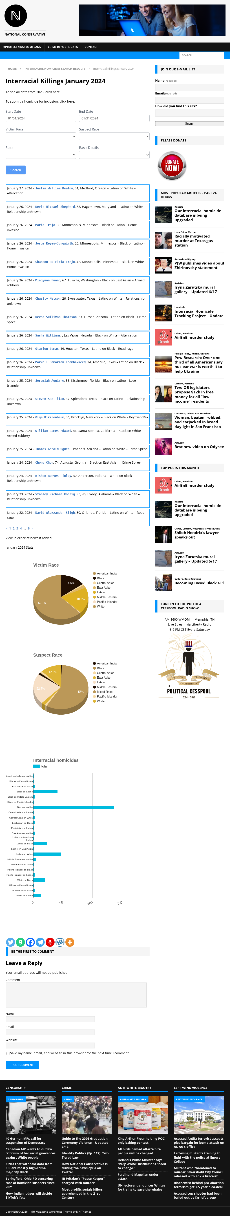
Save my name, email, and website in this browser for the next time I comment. (70, 1053)
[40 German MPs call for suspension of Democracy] (31, 1115)
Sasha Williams (47, 335)
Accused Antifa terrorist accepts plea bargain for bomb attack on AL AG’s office (199, 1142)
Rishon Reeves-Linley (53, 476)
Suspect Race (89, 129)
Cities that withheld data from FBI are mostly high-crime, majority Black (29, 1168)
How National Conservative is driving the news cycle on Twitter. (85, 1168)
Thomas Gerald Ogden (52, 449)
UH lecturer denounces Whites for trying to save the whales (141, 1187)
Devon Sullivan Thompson (56, 317)
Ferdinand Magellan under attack (138, 1176)
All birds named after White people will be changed (139, 1151)
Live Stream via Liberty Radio (189, 624)
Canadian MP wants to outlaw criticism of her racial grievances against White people (30, 1153)
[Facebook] (30, 942)
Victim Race (14, 129)
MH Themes (83, 1212)
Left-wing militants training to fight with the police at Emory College (197, 1157)
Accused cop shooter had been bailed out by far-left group (197, 1195)
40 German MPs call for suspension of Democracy (25, 1140)
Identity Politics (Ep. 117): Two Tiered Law (85, 1155)
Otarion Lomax (47, 348)
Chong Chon (44, 462)
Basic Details (89, 147)
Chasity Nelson (47, 298)
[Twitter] (10, 942)
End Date (86, 111)
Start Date (13, 111)
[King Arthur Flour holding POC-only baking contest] (143, 1115)
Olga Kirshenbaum (49, 417)
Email (10, 1027)
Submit (189, 123)
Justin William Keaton (54, 188)
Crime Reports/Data (63, 47)
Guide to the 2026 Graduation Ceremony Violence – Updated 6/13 (85, 1142)
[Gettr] (50, 942)
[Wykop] (59, 942)
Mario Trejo (45, 225)
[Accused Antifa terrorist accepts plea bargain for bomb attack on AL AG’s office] (199, 1115)
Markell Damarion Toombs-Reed (60, 362)
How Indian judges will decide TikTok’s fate (29, 1195)
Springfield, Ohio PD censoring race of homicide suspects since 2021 (30, 1182)
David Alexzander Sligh (55, 512)
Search (15, 170)
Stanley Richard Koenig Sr (57, 494)
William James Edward (53, 431)
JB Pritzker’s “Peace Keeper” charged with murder (83, 1180)
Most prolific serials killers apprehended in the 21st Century (82, 1193)
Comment (13, 980)
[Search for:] (201, 55)
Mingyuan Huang (47, 280)
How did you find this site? (176, 106)
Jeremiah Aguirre (49, 380)
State (9, 147)
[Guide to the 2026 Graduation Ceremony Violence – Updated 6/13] (87, 1115)
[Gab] (20, 942)
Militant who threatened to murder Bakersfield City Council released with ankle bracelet (198, 1172)
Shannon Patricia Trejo (55, 262)
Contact (91, 47)
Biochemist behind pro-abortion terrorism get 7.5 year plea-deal (199, 1185)
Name (10, 1014)
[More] (69, 942)
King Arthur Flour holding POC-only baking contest (142, 1140)
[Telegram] (40, 942)
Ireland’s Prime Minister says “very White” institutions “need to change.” (142, 1164)
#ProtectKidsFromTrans (22, 47)
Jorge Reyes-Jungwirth (54, 243)
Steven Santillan (49, 399)
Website (12, 1040)
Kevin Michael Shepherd (55, 207)
